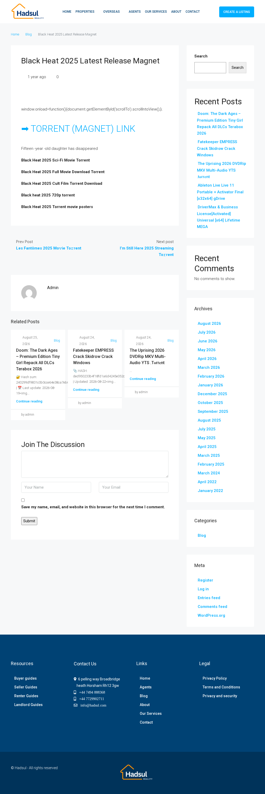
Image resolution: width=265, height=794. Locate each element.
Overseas (111, 11)
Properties (85, 11)
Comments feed (212, 606)
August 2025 (209, 420)
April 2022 (207, 482)
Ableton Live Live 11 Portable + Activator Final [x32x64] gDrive (220, 192)
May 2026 (207, 350)
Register (205, 580)
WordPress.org (211, 615)
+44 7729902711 (90, 699)
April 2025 (207, 446)
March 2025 (209, 455)
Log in (203, 589)
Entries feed (209, 598)
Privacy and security (220, 696)
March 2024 (209, 473)
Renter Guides (26, 696)
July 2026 (207, 332)
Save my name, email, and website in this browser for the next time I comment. (93, 507)
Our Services (156, 11)
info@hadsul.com (92, 705)
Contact (193, 11)
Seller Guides (25, 687)
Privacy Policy (215, 678)
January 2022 (210, 490)
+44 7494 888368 (90, 692)
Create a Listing (236, 12)
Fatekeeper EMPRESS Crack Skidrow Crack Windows (93, 356)
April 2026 (207, 358)
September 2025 (213, 411)
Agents (135, 11)
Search (201, 56)
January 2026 (210, 385)
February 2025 (211, 464)
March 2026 (209, 367)
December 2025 (212, 394)
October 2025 (210, 402)
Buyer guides (25, 678)
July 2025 (207, 429)
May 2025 (207, 438)
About (176, 11)
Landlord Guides (28, 705)
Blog (28, 34)
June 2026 (207, 341)
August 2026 (209, 323)
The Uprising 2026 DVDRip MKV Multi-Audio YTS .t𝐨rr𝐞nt (148, 356)
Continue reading (29, 401)
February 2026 (211, 376)
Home (67, 11)
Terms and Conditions (221, 687)
